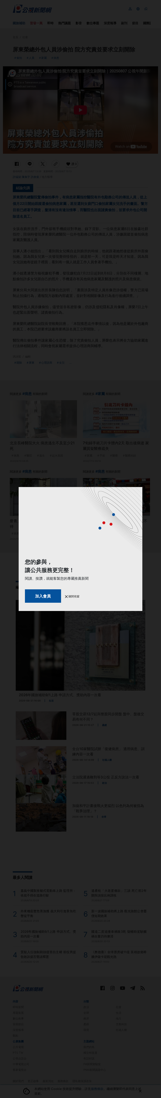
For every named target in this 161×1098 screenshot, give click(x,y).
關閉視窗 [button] (74, 596)
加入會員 (43, 596)
